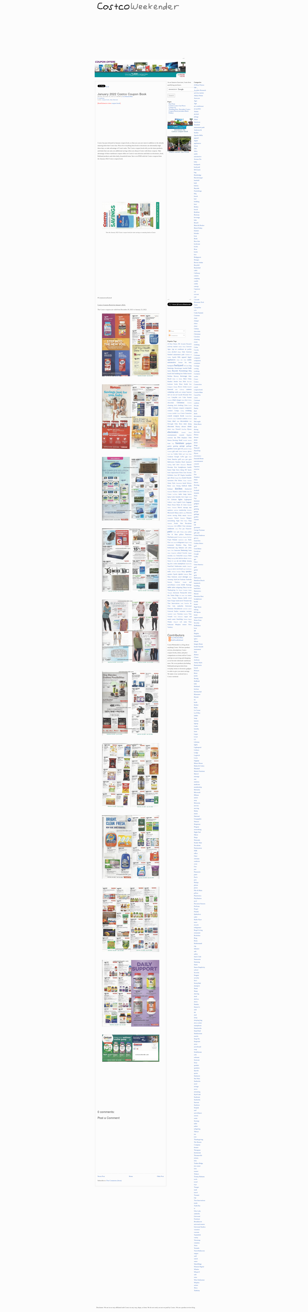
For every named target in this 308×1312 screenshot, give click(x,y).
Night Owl (179, 520)
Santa (190, 550)
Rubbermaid (170, 547)
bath (190, 368)
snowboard (179, 569)
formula (190, 440)
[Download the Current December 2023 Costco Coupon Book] (180, 132)
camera (189, 389)
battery (169, 371)
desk (185, 424)
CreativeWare (188, 416)
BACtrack (186, 365)
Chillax (190, 400)
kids (190, 486)
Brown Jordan (182, 387)
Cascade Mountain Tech (185, 395)
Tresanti (186, 601)
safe (186, 547)
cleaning (170, 405)
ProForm (189, 537)
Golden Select (178, 454)
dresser (184, 426)
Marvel (180, 507)
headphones (182, 467)
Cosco (178, 413)
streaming (170, 579)
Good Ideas (189, 454)
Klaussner (169, 491)
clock (175, 405)
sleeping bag (198, 1020)
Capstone (189, 392)
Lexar (190, 497)
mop (184, 513)
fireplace (184, 437)
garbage (189, 446)
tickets (190, 592)
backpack (170, 365)
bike (190, 376)
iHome (173, 478)
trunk (182, 603)
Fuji (173, 443)
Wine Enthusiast (199, 1280)
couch (169, 416)
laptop (169, 497)
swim (183, 585)
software (174, 571)
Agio (169, 349)
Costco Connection (186, 413)
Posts (172, 331)
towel (190, 598)
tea (188, 587)
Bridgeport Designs (172, 387)
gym (190, 459)
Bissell (169, 379)
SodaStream (189, 569)
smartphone (181, 563)
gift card (175, 451)
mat (190, 507)
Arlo (181, 360)
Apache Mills (176, 357)
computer (181, 408)
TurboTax (186, 603)
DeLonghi (170, 424)
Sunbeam (182, 579)
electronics (172, 432)
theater (190, 590)
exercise (170, 437)
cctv (180, 397)
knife (180, 491)
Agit (173, 349)
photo (190, 532)
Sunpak (184, 582)
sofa (169, 571)
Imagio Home (178, 478)
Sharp (169, 558)
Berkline (169, 376)
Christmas (180, 403)
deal (111, 99)
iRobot (180, 480)
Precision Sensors (182, 537)
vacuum (189, 611)
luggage (189, 502)
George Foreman (199, 530)
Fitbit (190, 437)
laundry (178, 497)
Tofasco (169, 598)
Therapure (169, 592)
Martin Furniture (171, 507)
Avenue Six (182, 362)
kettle (173, 486)
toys (169, 601)
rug (176, 548)
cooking (188, 410)
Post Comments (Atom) (114, 1180)
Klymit (175, 491)
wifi (181, 622)
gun (187, 459)
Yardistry (170, 627)
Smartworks (189, 563)
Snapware (169, 569)
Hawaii (189, 464)
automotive (171, 362)
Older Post (160, 1176)
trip (190, 601)
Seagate (190, 553)
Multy (180, 515)
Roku (190, 545)
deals (178, 421)
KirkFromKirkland (177, 640)
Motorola (189, 513)
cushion (184, 418)
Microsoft (170, 513)
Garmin (175, 448)
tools (185, 598)
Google (176, 457)
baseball (185, 368)
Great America (172, 459)
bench (190, 373)
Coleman (175, 408)
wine (185, 622)
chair (174, 400)
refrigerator (181, 542)
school (179, 553)
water (174, 619)
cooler (174, 413)
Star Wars (197, 1078)
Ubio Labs (171, 606)
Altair (183, 352)
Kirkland (170, 489)
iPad (176, 480)
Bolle (184, 381)
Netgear (189, 518)
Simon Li (170, 561)
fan (175, 437)
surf (190, 582)
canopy (184, 392)
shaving (173, 558)
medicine (176, 510)
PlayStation (170, 537)
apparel (184, 357)
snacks (184, 566)
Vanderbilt (169, 614)
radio (186, 540)
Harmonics (183, 464)
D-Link (190, 418)
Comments (174, 335)
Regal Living (188, 542)
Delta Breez (178, 424)
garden (170, 449)
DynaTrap (184, 429)
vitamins (185, 614)
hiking (182, 470)
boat (180, 381)
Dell (190, 421)
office (179, 526)
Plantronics (188, 534)
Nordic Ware (178, 523)
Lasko (173, 497)
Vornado (169, 616)
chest (186, 400)
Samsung (184, 550)
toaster (190, 595)
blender (176, 381)
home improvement (173, 472)
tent (190, 587)
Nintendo (169, 523)
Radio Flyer (198, 919)
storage (185, 577)
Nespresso (182, 518)
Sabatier (181, 548)
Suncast (169, 582)
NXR (175, 526)
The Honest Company (182, 590)
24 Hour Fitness (172, 344)
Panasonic (189, 528)
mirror (181, 513)
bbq (190, 371)
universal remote (187, 608)
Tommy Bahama (177, 598)
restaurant (170, 545)
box (190, 384)
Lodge (174, 502)
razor (172, 542)
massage (185, 507)
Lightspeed (188, 499)
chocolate (170, 403)
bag (190, 365)
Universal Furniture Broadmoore (198, 1219)
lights (180, 499)
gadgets (189, 443)
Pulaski (174, 540)
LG (168, 499)
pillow (181, 534)
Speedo (175, 574)
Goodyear (170, 456)
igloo (168, 478)
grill (179, 459)
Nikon (185, 520)
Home (131, 1176)
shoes (185, 558)
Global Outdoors (183, 451)
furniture (179, 443)
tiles (168, 595)
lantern (190, 494)
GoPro (182, 456)
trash (177, 601)
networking (171, 521)
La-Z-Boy (175, 494)
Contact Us (172, 107)
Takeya (185, 587)
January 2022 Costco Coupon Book (122, 94)
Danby (169, 421)
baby (190, 362)
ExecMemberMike (127, 96)
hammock (189, 462)
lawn (182, 497)
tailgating (179, 587)
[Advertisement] (140, 31)
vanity (174, 614)
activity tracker (172, 346)
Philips (182, 532)
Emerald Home (187, 432)
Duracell (178, 429)
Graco (190, 456)
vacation (182, 611)
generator (185, 448)
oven (176, 528)
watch (169, 619)
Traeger (173, 600)
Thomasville (183, 592)
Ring (184, 545)
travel (181, 601)
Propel (169, 540)
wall (190, 616)
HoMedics (170, 475)
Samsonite (177, 550)
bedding (177, 373)
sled (180, 561)
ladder (180, 494)
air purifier (188, 349)
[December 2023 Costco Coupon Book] (140, 77)
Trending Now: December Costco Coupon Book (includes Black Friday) (179, 111)
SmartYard (170, 566)
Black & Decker (177, 379)
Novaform (188, 523)
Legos (186, 497)
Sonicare (178, 571)
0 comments (101, 98)
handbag (169, 464)
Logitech (178, 502)
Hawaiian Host (172, 467)
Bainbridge (170, 368)
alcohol (174, 352)
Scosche (184, 553)
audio (189, 360)
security (170, 556)
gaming (175, 446)
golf (184, 454)
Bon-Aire (189, 381)
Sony (183, 571)
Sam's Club (170, 550)
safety (190, 547)
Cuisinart (179, 418)
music (184, 515)
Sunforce (177, 582)
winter (184, 624)
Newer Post (101, 1176)
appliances (171, 360)
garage (182, 446)
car (168, 395)
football (185, 440)
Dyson (189, 429)
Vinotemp (180, 614)
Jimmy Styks (171, 483)
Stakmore (186, 574)
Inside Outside (187, 478)
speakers (169, 574)
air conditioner (179, 349)
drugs (173, 429)
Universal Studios (172, 611)
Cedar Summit (187, 397)
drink (190, 426)
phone (186, 532)
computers (188, 408)
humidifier (189, 475)
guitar (183, 459)
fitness (169, 440)
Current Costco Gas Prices (177, 106)
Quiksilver (180, 540)
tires (186, 595)
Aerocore (189, 346)
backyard (178, 365)
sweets (178, 585)
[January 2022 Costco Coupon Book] (131, 216)
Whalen (169, 622)
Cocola (190, 405)
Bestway (176, 376)
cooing (182, 410)
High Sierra (175, 470)
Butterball (170, 389)
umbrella (180, 606)
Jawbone (189, 480)
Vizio (190, 614)
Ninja (190, 520)
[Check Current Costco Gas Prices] (179, 152)
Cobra (185, 405)
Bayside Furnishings (180, 371)
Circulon (189, 402)
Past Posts (172, 104)
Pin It (107, 87)
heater (169, 470)
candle (176, 392)
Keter (169, 486)
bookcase (170, 384)
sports (180, 574)
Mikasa (176, 513)
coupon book (105, 99)
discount (115, 99)
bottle (186, 384)
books (176, 384)
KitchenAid (188, 489)
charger (178, 400)
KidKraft (184, 486)
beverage (183, 376)
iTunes (184, 480)
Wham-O (176, 622)
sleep (184, 561)
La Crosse (197, 710)
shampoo (185, 555)
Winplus (178, 624)
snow (174, 569)
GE (182, 449)
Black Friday (187, 379)
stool (180, 577)
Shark (190, 555)
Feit (178, 437)
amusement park (178, 354)
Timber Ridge (174, 595)
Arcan (178, 360)
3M (179, 344)
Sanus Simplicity (171, 553)
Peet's (174, 532)
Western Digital (188, 619)
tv (191, 603)
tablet (173, 587)
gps (186, 457)
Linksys (169, 502)
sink (175, 561)
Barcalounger (178, 368)
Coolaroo (169, 413)
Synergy (189, 585)
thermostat (176, 592)
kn (177, 491)
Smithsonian (178, 566)
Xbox (190, 624)
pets (178, 532)
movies (169, 515)
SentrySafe (179, 555)
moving (175, 515)
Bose (181, 384)
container (170, 410)
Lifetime (174, 499)
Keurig (178, 486)
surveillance (171, 585)
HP (179, 475)
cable (176, 389)
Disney (178, 426)
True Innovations (173, 603)
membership (182, 510)
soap (184, 569)
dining (190, 424)
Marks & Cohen (181, 505)
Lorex (184, 502)
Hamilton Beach (180, 462)
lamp (184, 494)
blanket (169, 381)
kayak (184, 483)
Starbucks (174, 577)
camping (170, 392)
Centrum (169, 400)
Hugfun (182, 475)
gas (179, 449)
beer (181, 373)
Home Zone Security (185, 472)
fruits (168, 443)
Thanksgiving (171, 590)
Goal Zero (170, 454)
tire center (181, 595)
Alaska (169, 352)
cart (176, 395)
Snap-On (189, 566)
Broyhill (189, 387)
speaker (189, 571)
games (169, 446)
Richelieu (178, 545)
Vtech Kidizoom (178, 616)
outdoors (170, 528)
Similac (190, 558)
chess (183, 400)
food (180, 440)
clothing (180, 405)
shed (176, 558)
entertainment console (175, 435)
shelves (181, 558)
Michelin (189, 510)
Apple (190, 357)
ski (178, 561)
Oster (184, 526)
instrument (170, 480)
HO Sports (188, 470)
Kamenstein (179, 483)
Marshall (189, 505)
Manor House (171, 505)
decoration (184, 421)
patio (169, 531)
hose (175, 475)
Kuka (188, 491)
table (169, 587)
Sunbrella (189, 579)
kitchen (178, 488)
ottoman (189, 526)
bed (173, 373)
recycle (175, 542)
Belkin (185, 373)
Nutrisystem (170, 526)
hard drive (176, 464)
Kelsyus (189, 483)
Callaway (182, 389)
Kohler (184, 491)
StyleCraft (177, 579)
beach (169, 373)
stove (190, 577)
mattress (170, 510)
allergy (179, 352)
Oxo (180, 528)
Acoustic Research (186, 344)
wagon (186, 616)
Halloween (170, 462)
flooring (175, 440)
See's (174, 555)
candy (180, 392)
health (189, 467)
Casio (168, 397)
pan (184, 528)
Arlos (185, 360)
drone (169, 429)
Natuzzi (176, 518)
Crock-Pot (169, 418)
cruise (174, 418)
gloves (190, 451)
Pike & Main (172, 534)
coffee (169, 408)
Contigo (176, 410)
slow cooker (173, 563)
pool (175, 537)
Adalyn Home (182, 346)
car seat (172, 395)
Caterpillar (174, 397)
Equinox (189, 435)
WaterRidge (179, 619)
